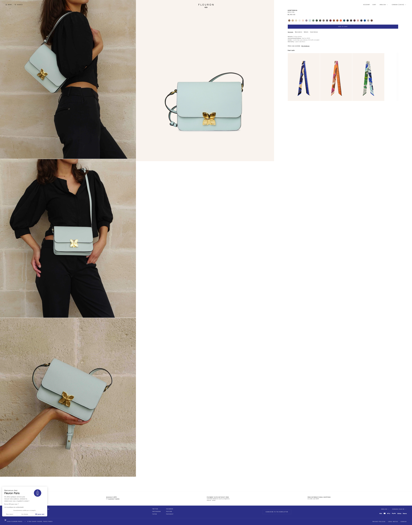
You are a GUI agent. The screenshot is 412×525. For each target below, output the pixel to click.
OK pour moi (39, 514)
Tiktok (154, 514)
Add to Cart (343, 26)
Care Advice (314, 32)
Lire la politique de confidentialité (14, 507)
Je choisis (24, 514)
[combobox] (383, 5)
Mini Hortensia (305, 46)
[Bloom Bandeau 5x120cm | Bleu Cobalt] (304, 77)
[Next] (317, 77)
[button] (5, 520)
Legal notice (393, 521)
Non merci (9, 514)
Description (298, 32)
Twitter (155, 509)
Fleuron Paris (16, 521)
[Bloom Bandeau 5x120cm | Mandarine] (336, 77)
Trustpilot (111, 498)
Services (290, 32)
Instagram (156, 511)
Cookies (404, 521)
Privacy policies (379, 521)
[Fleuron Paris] (206, 4)
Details (306, 32)
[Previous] (290, 77)
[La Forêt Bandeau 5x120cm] (368, 77)
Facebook (169, 509)
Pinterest (169, 514)
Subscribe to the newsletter (277, 512)
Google (117, 498)
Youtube (169, 511)
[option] (304, 77)
